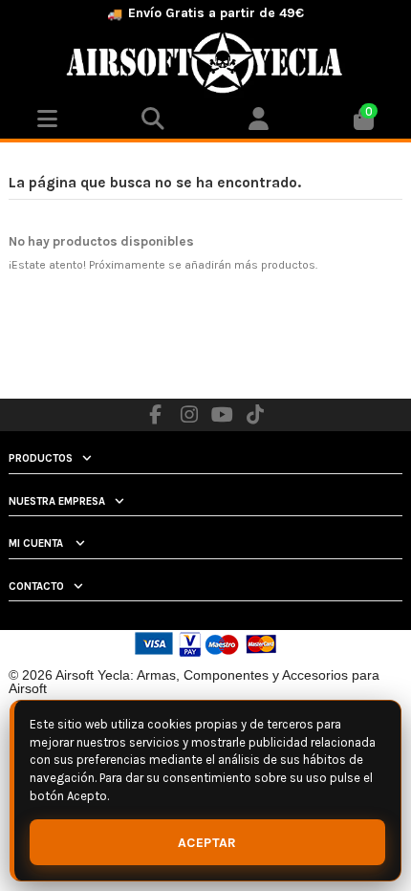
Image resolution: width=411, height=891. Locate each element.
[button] (259, 120)
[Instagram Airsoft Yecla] (189, 414)
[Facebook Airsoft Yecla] (155, 414)
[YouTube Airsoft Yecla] (222, 414)
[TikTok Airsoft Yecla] (255, 414)
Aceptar (207, 843)
